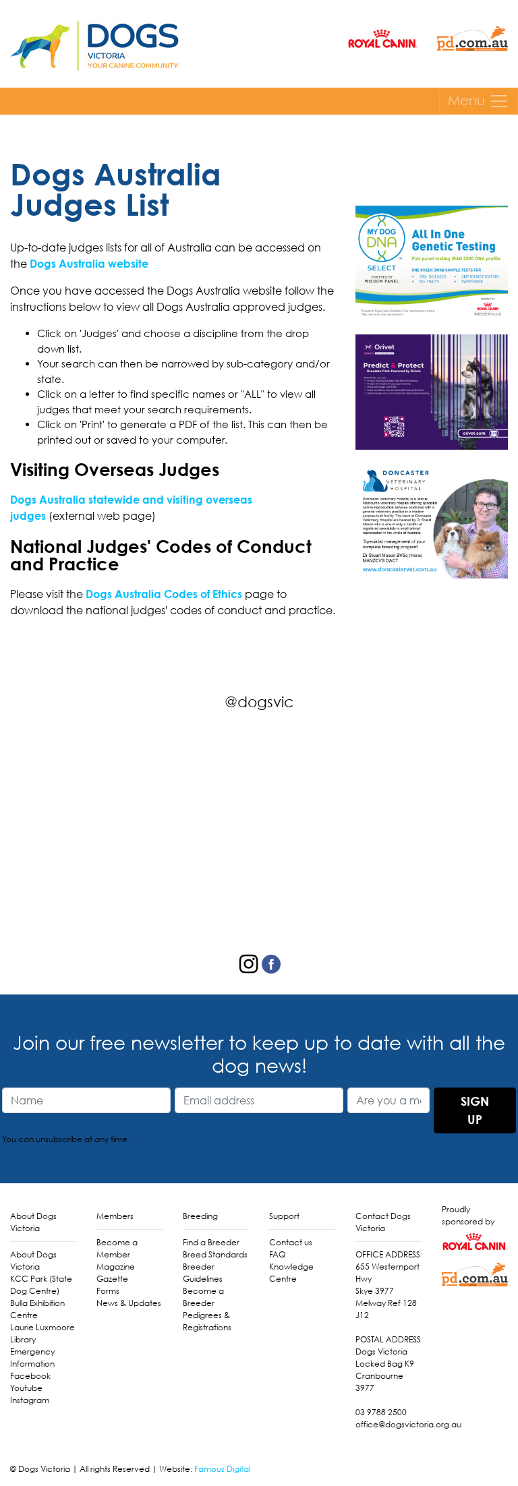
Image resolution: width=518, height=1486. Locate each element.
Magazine (115, 1266)
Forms (107, 1291)
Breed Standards (215, 1254)
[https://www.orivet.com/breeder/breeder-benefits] (431, 390)
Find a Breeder (211, 1242)
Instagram (29, 1400)
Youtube (26, 1388)
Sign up (475, 1110)
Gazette (112, 1279)
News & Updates (128, 1303)
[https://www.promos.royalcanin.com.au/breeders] (431, 262)
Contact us (290, 1242)
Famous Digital (222, 1469)
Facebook (30, 1376)
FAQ (277, 1254)
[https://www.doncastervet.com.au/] (431, 519)
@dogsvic (259, 701)
